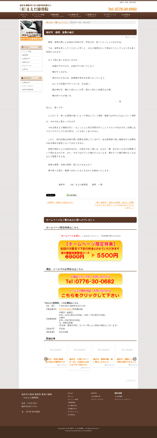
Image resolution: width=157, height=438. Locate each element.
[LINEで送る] (71, 195)
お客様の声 (75, 15)
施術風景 (58, 15)
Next (135, 359)
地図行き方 (92, 15)
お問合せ (127, 15)
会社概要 (119, 396)
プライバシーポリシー (124, 399)
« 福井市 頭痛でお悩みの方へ (60, 202)
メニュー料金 (39, 15)
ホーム (25, 15)
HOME (50, 22)
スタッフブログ (63, 22)
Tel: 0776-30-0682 (122, 9)
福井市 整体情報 (27, 89)
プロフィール (111, 15)
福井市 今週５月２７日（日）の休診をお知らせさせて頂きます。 (79, 362)
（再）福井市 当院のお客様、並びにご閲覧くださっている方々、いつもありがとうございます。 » (114, 205)
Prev (46, 359)
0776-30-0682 (65, 309)
